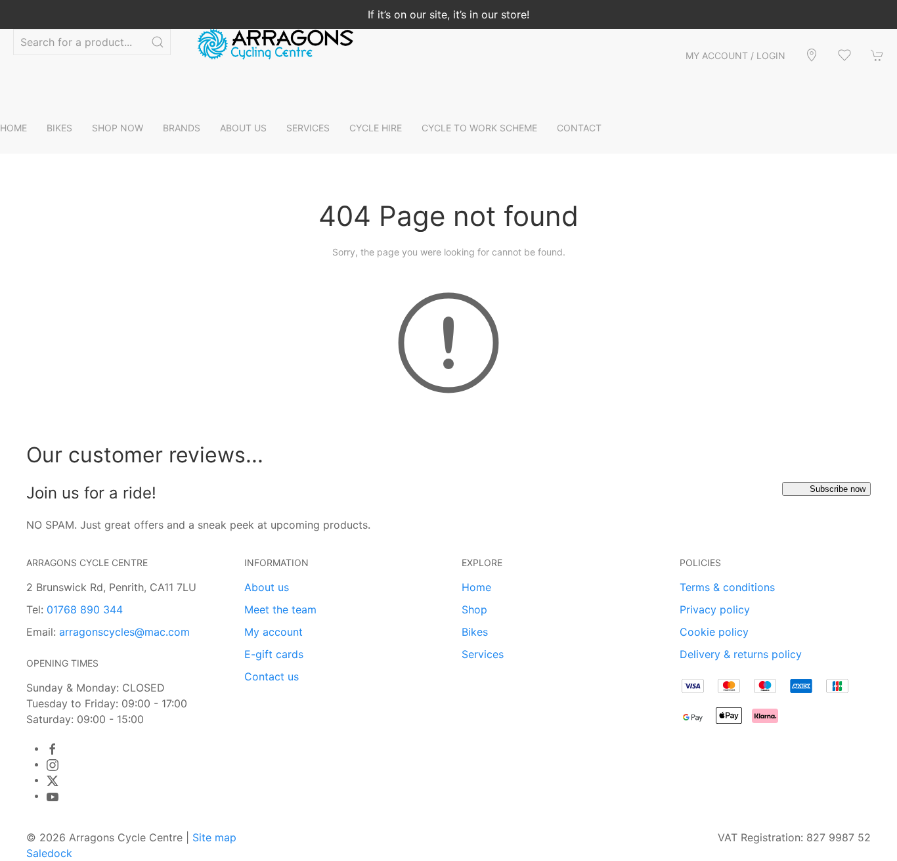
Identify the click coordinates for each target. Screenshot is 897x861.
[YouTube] (52, 796)
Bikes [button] (59, 127)
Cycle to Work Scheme (479, 127)
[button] (844, 55)
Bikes (475, 631)
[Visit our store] (811, 55)
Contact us (271, 676)
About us (266, 587)
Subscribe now (837, 489)
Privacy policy (715, 609)
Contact (579, 127)
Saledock (49, 853)
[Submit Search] (157, 42)
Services (483, 654)
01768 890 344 (85, 609)
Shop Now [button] (117, 127)
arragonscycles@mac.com (124, 631)
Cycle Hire (375, 127)
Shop (474, 609)
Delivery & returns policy (741, 654)
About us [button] (243, 127)
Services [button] (308, 127)
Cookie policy (714, 631)
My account (273, 631)
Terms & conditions (727, 587)
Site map (214, 837)
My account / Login (735, 55)
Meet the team (280, 609)
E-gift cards (273, 654)
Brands (181, 127)
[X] (52, 780)
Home (13, 127)
